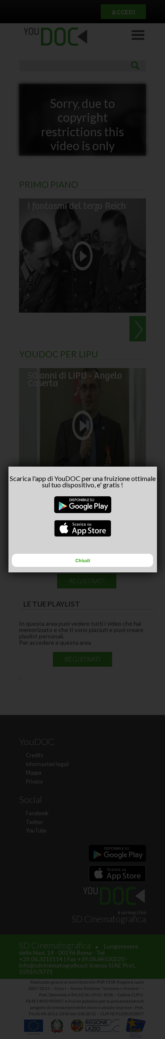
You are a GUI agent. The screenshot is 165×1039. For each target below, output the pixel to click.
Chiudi (82, 560)
